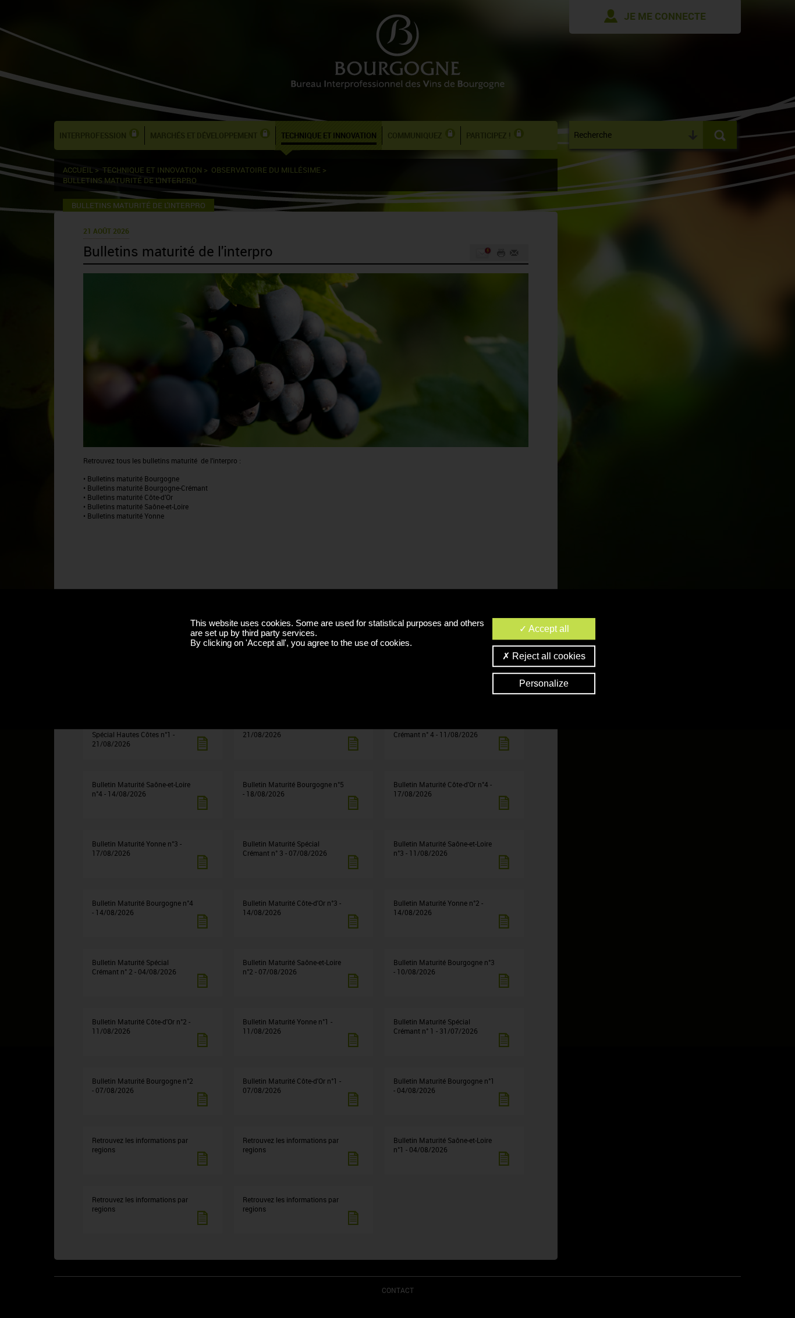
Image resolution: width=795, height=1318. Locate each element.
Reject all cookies (547, 656)
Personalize (544, 683)
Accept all (548, 629)
